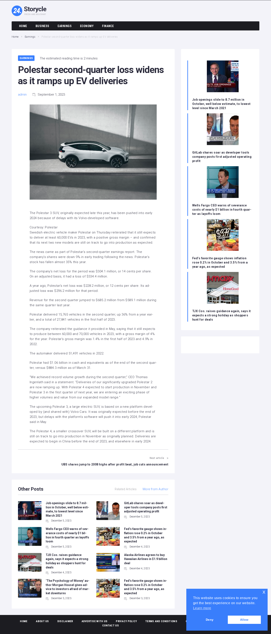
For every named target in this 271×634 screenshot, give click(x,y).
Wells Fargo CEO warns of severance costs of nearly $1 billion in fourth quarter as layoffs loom (221, 209)
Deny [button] (210, 619)
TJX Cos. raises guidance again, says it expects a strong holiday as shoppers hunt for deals (221, 315)
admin (22, 94)
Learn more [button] (202, 608)
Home (15, 36)
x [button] (264, 592)
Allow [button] (244, 619)
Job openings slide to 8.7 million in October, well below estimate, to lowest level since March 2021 (221, 104)
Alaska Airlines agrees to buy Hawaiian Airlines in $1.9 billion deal (145, 559)
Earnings (30, 36)
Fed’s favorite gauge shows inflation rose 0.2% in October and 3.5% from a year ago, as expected (220, 262)
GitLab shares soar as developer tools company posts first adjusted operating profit (145, 507)
